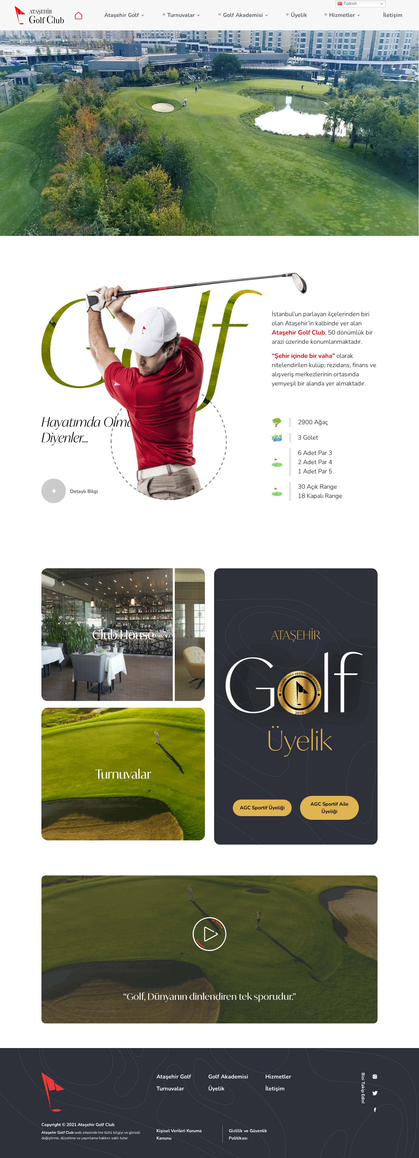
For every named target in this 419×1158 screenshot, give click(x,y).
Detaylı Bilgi (83, 491)
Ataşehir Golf (121, 15)
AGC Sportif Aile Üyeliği (329, 808)
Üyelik (299, 15)
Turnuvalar (181, 15)
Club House (123, 634)
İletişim (392, 15)
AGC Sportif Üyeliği (262, 807)
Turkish (349, 3)
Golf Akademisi (243, 15)
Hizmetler (342, 15)
